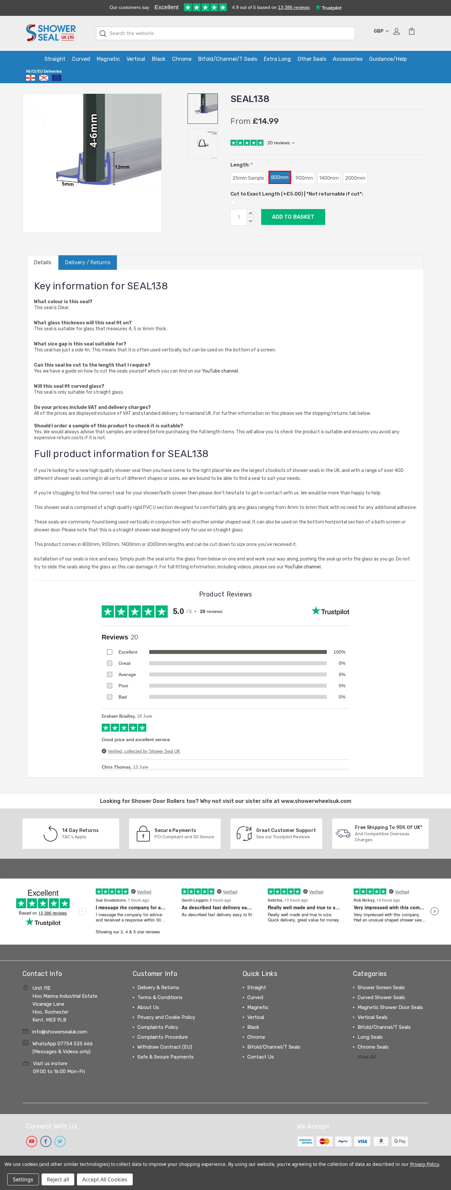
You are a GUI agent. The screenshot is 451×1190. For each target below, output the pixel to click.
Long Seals (370, 1037)
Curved (81, 59)
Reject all (58, 1179)
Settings (23, 1179)
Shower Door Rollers (158, 801)
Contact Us (260, 1057)
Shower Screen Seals (381, 988)
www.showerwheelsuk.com (316, 801)
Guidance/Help (388, 59)
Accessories (348, 59)
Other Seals (311, 59)
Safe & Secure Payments (165, 1057)
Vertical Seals (373, 1017)
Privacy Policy (424, 1164)
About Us (148, 1007)
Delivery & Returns (158, 988)
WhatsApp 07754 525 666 (62, 1044)
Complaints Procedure (162, 1037)
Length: (241, 165)
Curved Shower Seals (381, 997)
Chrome (181, 59)
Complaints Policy (157, 1027)
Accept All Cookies (104, 1179)
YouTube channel (220, 371)
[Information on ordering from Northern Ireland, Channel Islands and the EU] (43, 75)
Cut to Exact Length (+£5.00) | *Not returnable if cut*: (296, 194)
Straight (55, 59)
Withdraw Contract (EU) (164, 1047)
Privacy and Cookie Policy (166, 1017)
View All (367, 1057)
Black (158, 59)
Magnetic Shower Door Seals (390, 1007)
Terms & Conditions (160, 997)
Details (42, 262)
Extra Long (277, 59)
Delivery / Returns (87, 262)
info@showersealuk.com (59, 1032)
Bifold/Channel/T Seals (227, 59)
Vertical (135, 59)
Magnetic (108, 59)
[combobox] (225, 33)
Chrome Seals (373, 1047)
